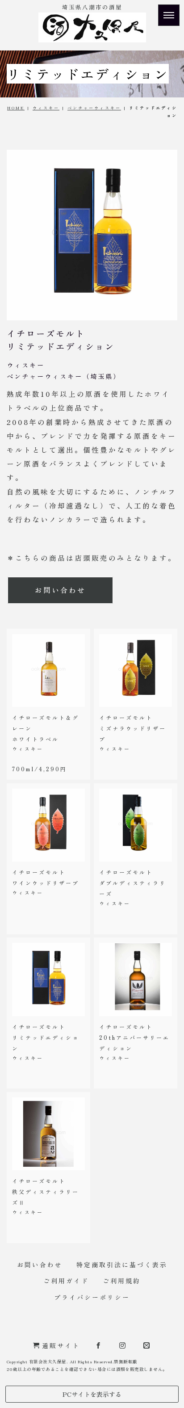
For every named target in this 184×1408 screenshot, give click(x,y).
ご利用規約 (122, 1280)
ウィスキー (46, 108)
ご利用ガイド (66, 1280)
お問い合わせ (60, 590)
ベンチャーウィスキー (94, 108)
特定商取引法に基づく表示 (121, 1264)
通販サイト (61, 1345)
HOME (16, 108)
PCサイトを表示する (92, 1394)
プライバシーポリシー (92, 1297)
